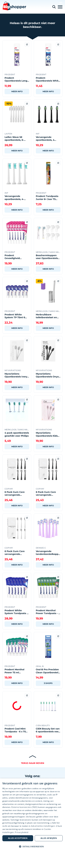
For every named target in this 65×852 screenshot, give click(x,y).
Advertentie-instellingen (43, 826)
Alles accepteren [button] (17, 838)
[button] (32, 846)
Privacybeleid (21, 832)
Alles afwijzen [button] (49, 838)
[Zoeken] (54, 7)
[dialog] (32, 815)
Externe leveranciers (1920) (24, 807)
